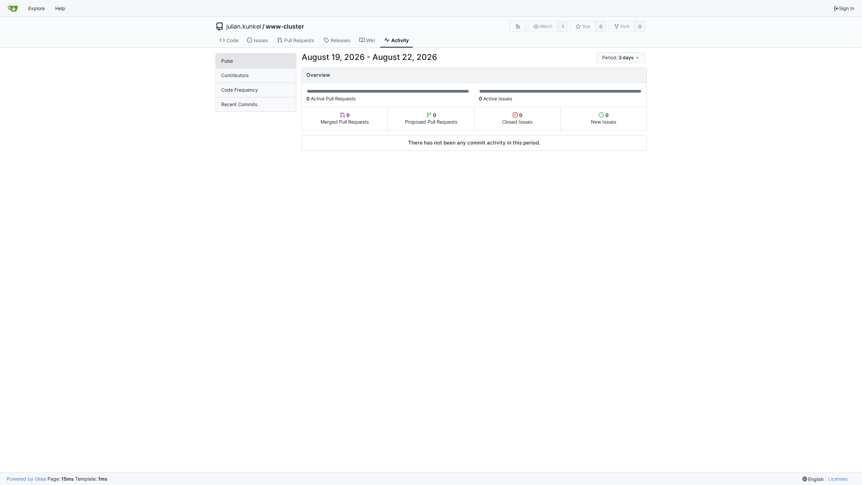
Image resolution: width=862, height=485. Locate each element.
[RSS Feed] (518, 26)
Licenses (838, 479)
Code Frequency (239, 90)
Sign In (846, 8)
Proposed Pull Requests (431, 118)
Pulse (227, 61)
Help (60, 8)
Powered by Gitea (26, 479)
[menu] (621, 57)
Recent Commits (239, 104)
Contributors (234, 75)
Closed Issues (517, 118)
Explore (36, 8)
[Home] (12, 8)
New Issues (603, 118)
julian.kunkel (243, 26)
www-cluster (285, 26)
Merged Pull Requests (345, 118)
